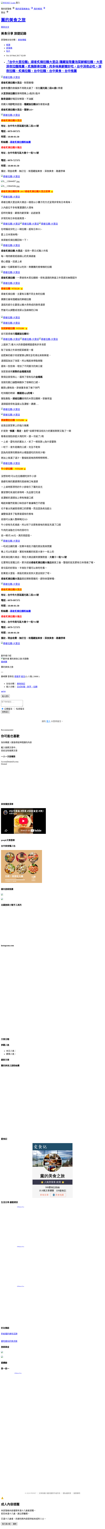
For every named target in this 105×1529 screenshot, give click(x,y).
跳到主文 (5, 27)
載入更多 (5, 696)
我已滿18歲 (6, 1524)
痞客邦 (17, 676)
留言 (23, 676)
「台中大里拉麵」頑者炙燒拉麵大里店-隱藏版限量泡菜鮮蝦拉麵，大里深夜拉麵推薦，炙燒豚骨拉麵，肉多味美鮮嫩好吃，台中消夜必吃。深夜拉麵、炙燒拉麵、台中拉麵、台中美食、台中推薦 (54, 66)
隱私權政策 (67, 1493)
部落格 (9, 48)
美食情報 (22, 40)
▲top (3, 691)
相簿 (8, 45)
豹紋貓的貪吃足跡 (9, 1334)
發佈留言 (5, 712)
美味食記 (21, 684)
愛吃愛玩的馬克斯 (9, 1341)
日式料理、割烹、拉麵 (27, 687)
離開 (14, 1524)
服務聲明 (77, 1493)
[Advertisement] (52, 1472)
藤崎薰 (4, 662)
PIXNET (33, 1493)
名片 (8, 51)
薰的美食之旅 (13, 20)
